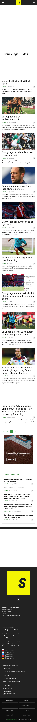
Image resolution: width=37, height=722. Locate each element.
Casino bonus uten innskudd (11, 681)
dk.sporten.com (9, 656)
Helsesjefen (9, 700)
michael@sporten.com (9, 638)
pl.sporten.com (9, 650)
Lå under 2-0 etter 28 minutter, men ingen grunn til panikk (17, 333)
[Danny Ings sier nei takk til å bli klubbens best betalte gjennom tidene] (18, 282)
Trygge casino (7, 688)
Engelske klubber (26, 705)
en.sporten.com (10, 652)
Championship (7, 511)
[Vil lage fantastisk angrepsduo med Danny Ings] (18, 246)
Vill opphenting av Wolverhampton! (11, 118)
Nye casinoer (7, 691)
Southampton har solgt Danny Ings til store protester (17, 187)
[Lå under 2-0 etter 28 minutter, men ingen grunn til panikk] (18, 320)
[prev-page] (3, 431)
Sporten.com (12, 642)
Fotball (4, 86)
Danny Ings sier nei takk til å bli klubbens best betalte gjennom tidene (18, 296)
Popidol (26, 700)
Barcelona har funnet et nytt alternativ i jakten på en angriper (18, 516)
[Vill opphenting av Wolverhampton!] (18, 105)
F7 (9, 705)
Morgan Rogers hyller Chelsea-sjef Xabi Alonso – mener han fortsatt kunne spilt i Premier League (17, 496)
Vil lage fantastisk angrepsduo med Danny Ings (17, 259)
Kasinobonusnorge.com (10, 665)
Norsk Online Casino (9, 678)
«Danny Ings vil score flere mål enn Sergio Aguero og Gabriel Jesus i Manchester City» (17, 370)
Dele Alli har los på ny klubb (14, 488)
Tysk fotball (26, 710)
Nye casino (6, 675)
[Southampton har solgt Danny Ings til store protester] (18, 175)
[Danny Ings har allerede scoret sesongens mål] (18, 141)
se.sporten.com (9, 654)
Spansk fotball (9, 710)
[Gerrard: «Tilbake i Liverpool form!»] (18, 70)
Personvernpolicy (12, 719)
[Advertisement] (18, 27)
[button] (3, 2)
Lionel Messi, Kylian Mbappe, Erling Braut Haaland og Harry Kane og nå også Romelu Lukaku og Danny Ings (17, 410)
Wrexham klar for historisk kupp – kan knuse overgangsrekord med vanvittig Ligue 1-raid (18, 506)
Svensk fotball (27, 715)
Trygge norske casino (8, 693)
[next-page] (19, 431)
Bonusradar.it (7, 685)
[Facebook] (18, 599)
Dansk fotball (9, 715)
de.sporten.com (10, 658)
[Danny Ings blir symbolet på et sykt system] (18, 210)
